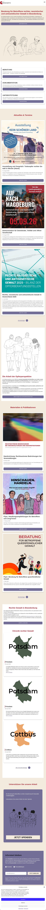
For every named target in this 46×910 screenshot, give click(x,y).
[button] (44, 887)
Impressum (26, 908)
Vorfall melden (23, 622)
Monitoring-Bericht (31, 616)
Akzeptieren (23, 899)
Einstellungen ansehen (23, 906)
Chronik (9, 613)
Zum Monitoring (23, 88)
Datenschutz (21, 908)
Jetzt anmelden (34, 873)
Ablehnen (23, 902)
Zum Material (23, 101)
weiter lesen (23, 180)
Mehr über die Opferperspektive (23, 396)
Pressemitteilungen (19, 866)
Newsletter (9, 866)
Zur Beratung (23, 23)
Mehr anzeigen (9, 672)
